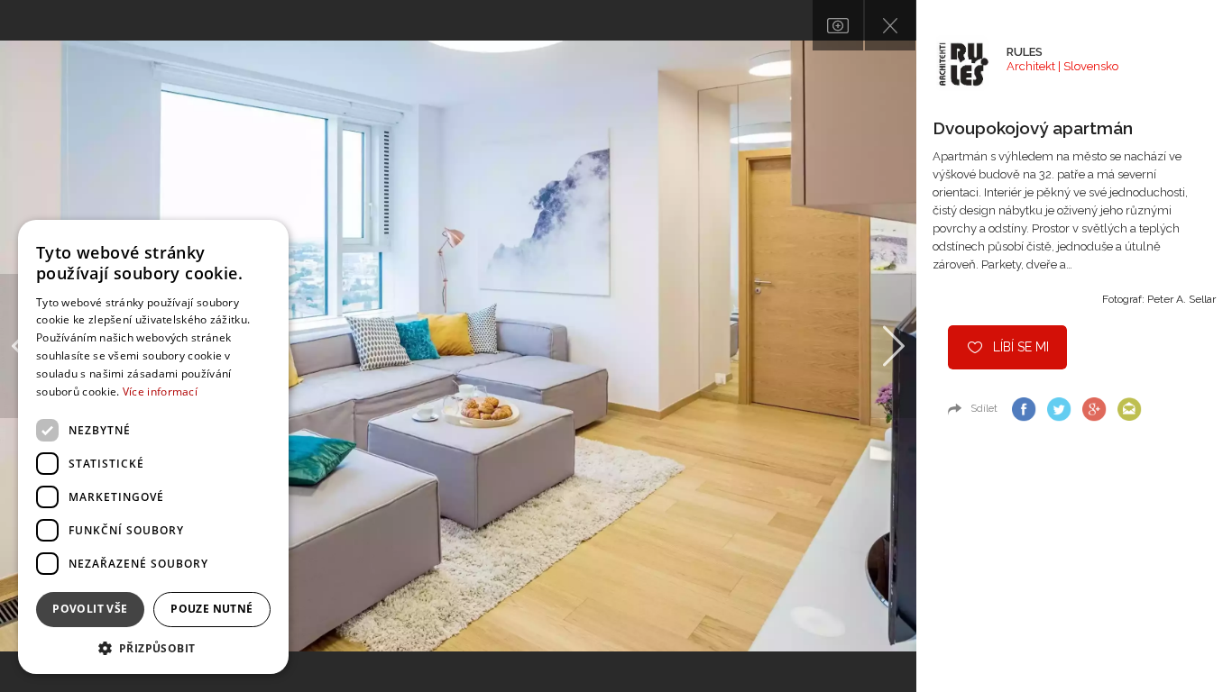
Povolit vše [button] (89, 608)
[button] (153, 647)
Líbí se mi (1021, 347)
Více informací (160, 391)
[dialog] (153, 447)
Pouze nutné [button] (211, 608)
